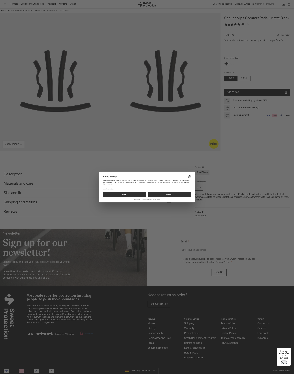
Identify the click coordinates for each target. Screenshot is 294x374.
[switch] (284, 362)
